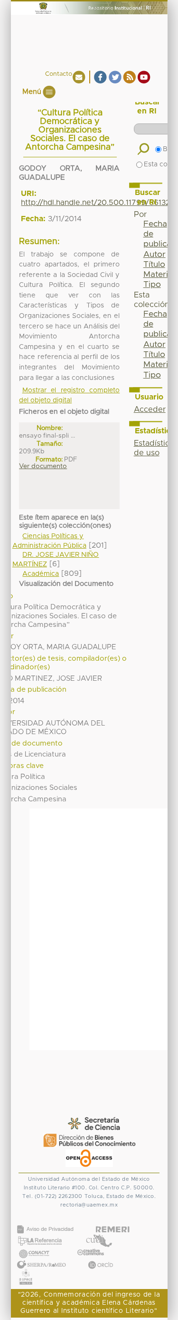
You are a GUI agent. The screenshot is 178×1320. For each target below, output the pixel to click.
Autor (154, 254)
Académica (40, 574)
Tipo (152, 284)
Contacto (58, 74)
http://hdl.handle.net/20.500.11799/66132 (95, 202)
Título (154, 264)
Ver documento (43, 466)
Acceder (150, 409)
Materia (158, 274)
